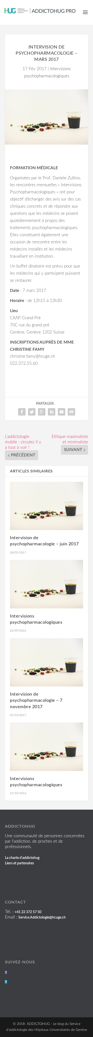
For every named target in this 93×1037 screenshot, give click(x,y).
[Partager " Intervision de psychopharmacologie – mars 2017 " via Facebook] (22, 412)
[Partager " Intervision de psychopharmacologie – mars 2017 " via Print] (71, 412)
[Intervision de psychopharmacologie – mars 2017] (46, 116)
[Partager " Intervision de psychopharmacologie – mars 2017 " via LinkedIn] (52, 412)
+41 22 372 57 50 (28, 912)
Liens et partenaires (19, 863)
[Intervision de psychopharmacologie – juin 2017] (46, 506)
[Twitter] (6, 982)
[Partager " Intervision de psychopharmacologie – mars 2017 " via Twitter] (32, 412)
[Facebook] (6, 972)
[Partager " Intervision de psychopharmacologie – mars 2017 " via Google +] (42, 412)
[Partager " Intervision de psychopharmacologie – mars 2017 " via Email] (61, 412)
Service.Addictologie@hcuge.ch (42, 917)
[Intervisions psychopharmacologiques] (46, 584)
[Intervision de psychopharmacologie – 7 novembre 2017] (46, 662)
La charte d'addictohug (22, 858)
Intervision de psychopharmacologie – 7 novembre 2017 (36, 700)
